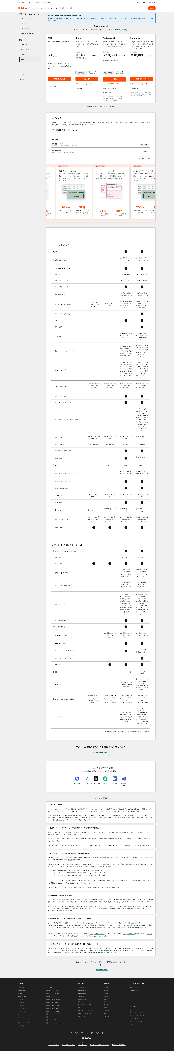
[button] (59, 86)
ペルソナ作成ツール (83, 996)
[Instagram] (76, 1033)
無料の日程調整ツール (23, 1026)
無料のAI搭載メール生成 (52, 1002)
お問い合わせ (48, 2)
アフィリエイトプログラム (136, 1023)
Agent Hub (49, 987)
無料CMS (20, 1014)
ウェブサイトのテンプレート (85, 1016)
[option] (22, 79)
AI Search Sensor (82, 993)
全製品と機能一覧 (22, 987)
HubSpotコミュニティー (136, 990)
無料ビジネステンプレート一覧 (85, 1010)
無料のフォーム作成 (51, 1020)
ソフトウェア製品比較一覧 (84, 1013)
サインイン (143, 2)
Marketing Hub (22, 996)
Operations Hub (22, 1008)
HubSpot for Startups (136, 1019)
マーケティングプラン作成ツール (86, 1006)
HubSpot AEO (21, 990)
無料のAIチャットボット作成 (53, 990)
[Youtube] (82, 1033)
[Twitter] (87, 1033)
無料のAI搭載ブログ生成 (52, 1008)
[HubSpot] (23, 8)
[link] (30, 18)
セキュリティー (82, 1045)
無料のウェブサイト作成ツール (53, 1011)
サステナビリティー (109, 1012)
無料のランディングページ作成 (53, 1014)
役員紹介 (106, 993)
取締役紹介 (106, 996)
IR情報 (105, 1000)
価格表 (62, 8)
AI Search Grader (82, 990)
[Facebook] (71, 1033)
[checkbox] (100, 145)
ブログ (105, 1007)
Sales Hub (20, 999)
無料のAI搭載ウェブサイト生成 (53, 999)
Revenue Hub (21, 1011)
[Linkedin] (92, 1033)
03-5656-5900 (102, 752)
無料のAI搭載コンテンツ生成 (53, 1005)
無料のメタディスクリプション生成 (55, 1023)
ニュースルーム (108, 1004)
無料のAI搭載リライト (51, 996)
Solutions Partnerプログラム (137, 1013)
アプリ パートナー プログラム (137, 1016)
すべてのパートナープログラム (137, 1010)
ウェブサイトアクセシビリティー (99, 1045)
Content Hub (21, 1005)
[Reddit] (97, 1033)
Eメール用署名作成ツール (84, 987)
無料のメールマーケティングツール (55, 1017)
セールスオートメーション (24, 1020)
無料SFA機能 (21, 1017)
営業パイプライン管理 (23, 1023)
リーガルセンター (53, 1045)
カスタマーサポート (35, 2)
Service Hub (21, 1002)
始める (152, 8)
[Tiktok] (103, 1033)
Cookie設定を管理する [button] (119, 1045)
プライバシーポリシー (68, 1045)
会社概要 (106, 987)
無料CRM (20, 993)
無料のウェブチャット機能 (52, 993)
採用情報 (106, 990)
